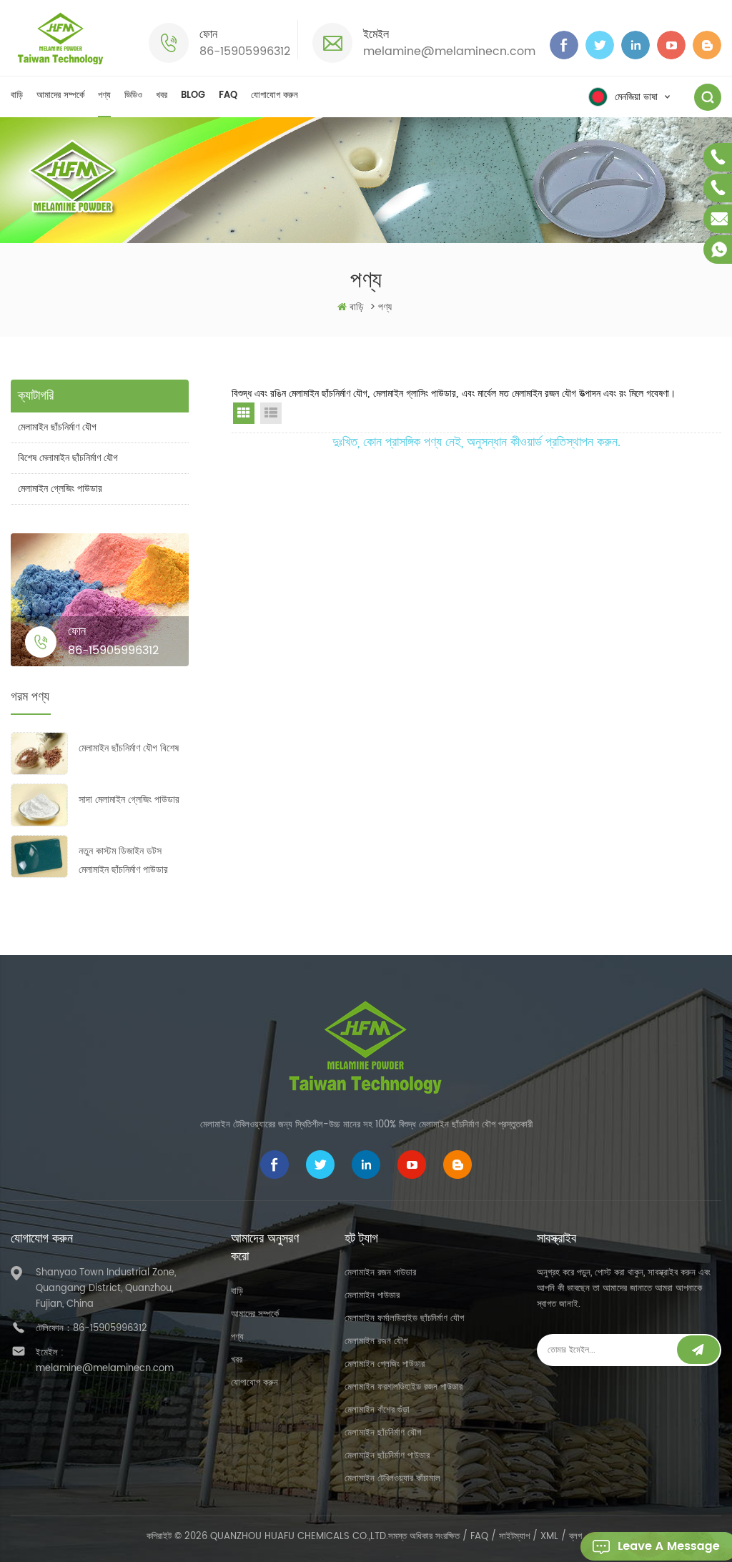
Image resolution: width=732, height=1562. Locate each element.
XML (549, 1536)
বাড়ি (17, 95)
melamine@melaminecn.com (449, 51)
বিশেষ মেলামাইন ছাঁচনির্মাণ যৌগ (68, 458)
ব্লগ (575, 1536)
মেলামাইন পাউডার (372, 1295)
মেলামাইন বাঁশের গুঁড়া (377, 1410)
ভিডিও (133, 95)
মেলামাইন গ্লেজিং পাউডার (60, 488)
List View (271, 413)
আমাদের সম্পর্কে (60, 95)
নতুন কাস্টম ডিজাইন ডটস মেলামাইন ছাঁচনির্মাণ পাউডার (123, 860)
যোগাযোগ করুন (274, 95)
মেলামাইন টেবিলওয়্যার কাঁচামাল (392, 1478)
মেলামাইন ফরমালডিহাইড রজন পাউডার (404, 1387)
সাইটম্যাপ (514, 1536)
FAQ (228, 95)
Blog (193, 95)
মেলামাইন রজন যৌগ (376, 1341)
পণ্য (104, 95)
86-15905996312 (244, 51)
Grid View (243, 413)
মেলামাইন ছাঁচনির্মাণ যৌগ (57, 427)
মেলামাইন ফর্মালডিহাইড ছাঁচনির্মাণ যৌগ (404, 1318)
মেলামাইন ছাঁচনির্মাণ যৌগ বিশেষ (129, 748)
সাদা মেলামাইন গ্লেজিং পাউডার (129, 799)
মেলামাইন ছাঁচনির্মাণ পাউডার (387, 1455)
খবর (161, 95)
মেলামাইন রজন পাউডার (380, 1272)
